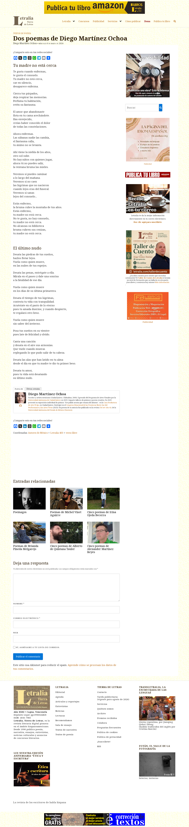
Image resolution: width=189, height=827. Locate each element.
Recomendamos (63, 720)
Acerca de (19, 389)
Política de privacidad (109, 737)
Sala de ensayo (63, 725)
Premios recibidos (107, 718)
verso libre (71, 432)
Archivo (101, 713)
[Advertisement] (66, 456)
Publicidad (98, 21)
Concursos (83, 21)
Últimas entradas (33, 389)
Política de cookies (107, 732)
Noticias (59, 711)
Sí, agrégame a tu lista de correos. (37, 647)
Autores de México (38, 432)
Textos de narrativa (66, 729)
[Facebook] (20, 405)
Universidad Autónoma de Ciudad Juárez (44, 400)
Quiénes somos (105, 708)
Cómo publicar (133, 21)
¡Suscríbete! (104, 741)
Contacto (102, 692)
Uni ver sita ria (105, 407)
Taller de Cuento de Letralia (150, 278)
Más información (162, 282)
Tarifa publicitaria (113, 698)
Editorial (60, 692)
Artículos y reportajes (67, 701)
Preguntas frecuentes (109, 727)
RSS (99, 746)
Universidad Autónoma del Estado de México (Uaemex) (50, 410)
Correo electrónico (26, 618)
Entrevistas (61, 706)
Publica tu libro (162, 21)
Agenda (59, 697)
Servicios (112, 21)
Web (15, 632)
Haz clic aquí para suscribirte (148, 222)
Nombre (18, 603)
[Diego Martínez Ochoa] (20, 397)
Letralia (66, 21)
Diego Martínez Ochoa (47, 394)
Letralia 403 (56, 432)
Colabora (102, 723)
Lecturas (60, 715)
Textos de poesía (22, 33)
